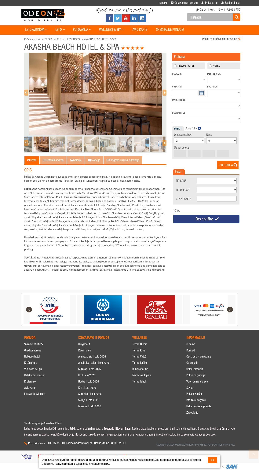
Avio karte (29, 388)
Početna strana (32, 39)
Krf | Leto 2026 (86, 375)
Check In (177, 86)
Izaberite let (179, 99)
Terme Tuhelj (139, 381)
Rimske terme (140, 369)
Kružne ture (30, 363)
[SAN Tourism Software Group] (225, 466)
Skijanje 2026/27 (33, 344)
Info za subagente (196, 400)
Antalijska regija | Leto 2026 (94, 363)
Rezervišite (204, 219)
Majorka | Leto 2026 (89, 406)
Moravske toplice (141, 375)
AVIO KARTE (140, 29)
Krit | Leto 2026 (87, 388)
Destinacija (214, 73)
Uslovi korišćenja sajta (198, 406)
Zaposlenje (192, 412)
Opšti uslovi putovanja (198, 356)
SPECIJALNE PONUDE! (170, 29)
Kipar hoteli (84, 350)
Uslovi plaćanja (194, 369)
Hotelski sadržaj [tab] (55, 160)
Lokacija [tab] (95, 160)
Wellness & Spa (33, 369)
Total (176, 210)
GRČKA (48, 39)
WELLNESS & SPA (110, 29)
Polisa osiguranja (195, 375)
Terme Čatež (139, 356)
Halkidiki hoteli (32, 356)
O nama (190, 344)
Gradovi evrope (32, 350)
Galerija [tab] (77, 160)
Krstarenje (30, 381)
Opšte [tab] (33, 160)
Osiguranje (192, 363)
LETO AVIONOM (34, 29)
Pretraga (226, 165)
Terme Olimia (139, 344)
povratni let (179, 112)
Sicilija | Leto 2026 (88, 400)
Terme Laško (139, 363)
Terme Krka (138, 350)
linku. (107, 463)
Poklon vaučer (194, 394)
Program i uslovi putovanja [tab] (124, 160)
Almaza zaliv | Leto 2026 (92, 356)
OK (212, 460)
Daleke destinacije (34, 375)
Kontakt (190, 350)
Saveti (189, 388)
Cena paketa (183, 199)
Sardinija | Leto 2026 (90, 394)
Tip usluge (182, 190)
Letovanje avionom (34, 394)
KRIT (59, 39)
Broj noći (212, 86)
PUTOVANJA (80, 29)
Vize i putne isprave (197, 381)
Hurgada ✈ (84, 344)
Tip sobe (181, 181)
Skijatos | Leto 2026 (89, 369)
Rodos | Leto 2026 (88, 381)
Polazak (176, 73)
